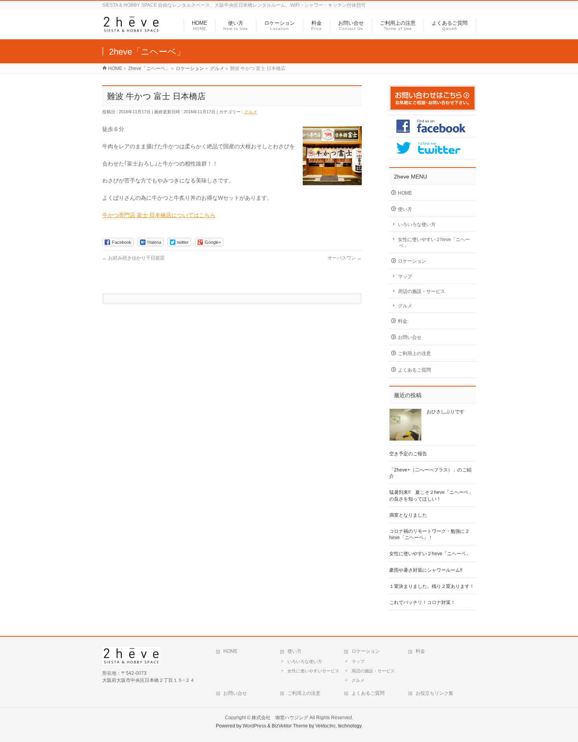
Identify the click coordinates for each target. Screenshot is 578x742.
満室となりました (408, 515)
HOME (405, 193)
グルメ (250, 111)
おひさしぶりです (445, 411)
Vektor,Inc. (326, 726)
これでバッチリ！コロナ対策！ (422, 602)
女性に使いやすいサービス (313, 670)
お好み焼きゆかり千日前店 (133, 258)
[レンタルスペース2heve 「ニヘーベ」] (131, 29)
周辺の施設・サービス (421, 291)
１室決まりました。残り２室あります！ (431, 586)
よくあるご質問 (414, 370)
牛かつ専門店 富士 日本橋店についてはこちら (158, 215)
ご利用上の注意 (414, 353)
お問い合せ (410, 337)
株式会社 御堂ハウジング (280, 717)
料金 (402, 321)
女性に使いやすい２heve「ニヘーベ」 (434, 243)
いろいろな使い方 (417, 224)
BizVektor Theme (290, 726)
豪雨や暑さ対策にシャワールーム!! (425, 570)
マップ (405, 276)
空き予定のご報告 (408, 454)
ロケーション (412, 261)
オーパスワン (345, 258)
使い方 (405, 209)
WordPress (254, 726)
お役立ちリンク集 (434, 693)
